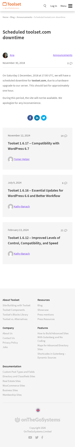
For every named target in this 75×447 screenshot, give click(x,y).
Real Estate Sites (12, 381)
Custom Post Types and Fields (19, 371)
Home (5, 17)
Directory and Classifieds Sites (19, 376)
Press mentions (46, 314)
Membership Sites (12, 394)
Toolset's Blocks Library (15, 314)
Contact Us (9, 338)
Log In (53, 5)
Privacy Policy (10, 342)
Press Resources (46, 319)
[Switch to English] (38, 410)
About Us (7, 333)
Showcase (43, 309)
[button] (30, 118)
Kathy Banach (22, 206)
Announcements (24, 17)
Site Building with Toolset (16, 305)
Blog (12, 17)
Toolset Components (14, 309)
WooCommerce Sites (14, 385)
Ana (12, 55)
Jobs (5, 347)
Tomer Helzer (22, 159)
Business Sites (10, 390)
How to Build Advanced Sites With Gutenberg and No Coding (53, 337)
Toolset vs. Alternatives (15, 319)
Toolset (13, 5)
